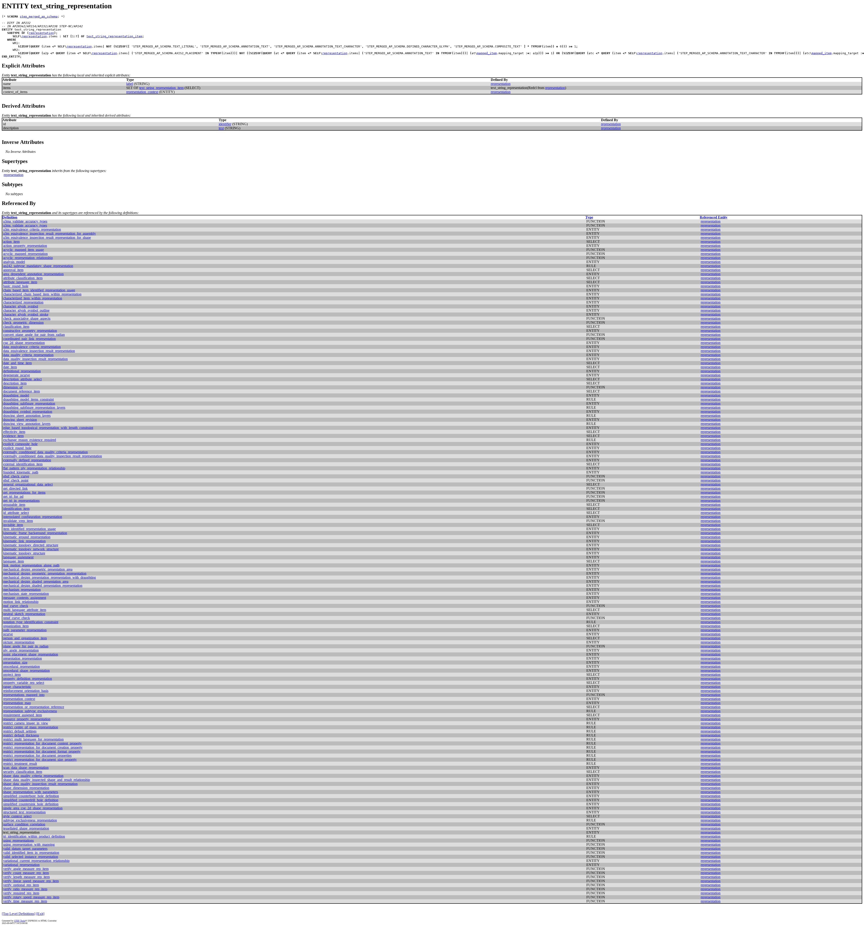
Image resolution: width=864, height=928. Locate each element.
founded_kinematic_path (20, 472)
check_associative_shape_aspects (26, 318)
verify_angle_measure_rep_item (26, 869)
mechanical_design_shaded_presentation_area (35, 581)
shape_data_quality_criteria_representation (33, 776)
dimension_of (12, 387)
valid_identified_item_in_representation (31, 852)
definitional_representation (22, 371)
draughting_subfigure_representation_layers (34, 407)
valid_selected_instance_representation (30, 857)
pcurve (8, 634)
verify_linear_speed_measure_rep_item (31, 881)
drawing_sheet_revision (20, 420)
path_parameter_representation (25, 630)
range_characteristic (17, 687)
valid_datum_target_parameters (25, 848)
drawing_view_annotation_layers (26, 424)
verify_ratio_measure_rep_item (25, 889)
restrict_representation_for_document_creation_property (43, 747)
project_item (12, 674)
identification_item (16, 509)
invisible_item (13, 525)
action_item (11, 241)
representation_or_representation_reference (33, 707)
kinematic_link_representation (24, 541)
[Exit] (40, 914)
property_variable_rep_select (23, 683)
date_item (10, 367)
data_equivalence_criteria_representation (32, 347)
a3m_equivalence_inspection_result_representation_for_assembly (49, 233)
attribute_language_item (20, 282)
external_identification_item (23, 464)
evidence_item (13, 436)
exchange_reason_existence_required (29, 440)
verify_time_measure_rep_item (25, 901)
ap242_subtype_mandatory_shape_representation (38, 266)
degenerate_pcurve (16, 375)
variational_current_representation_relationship (36, 861)
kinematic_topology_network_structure (31, 549)
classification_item (16, 326)
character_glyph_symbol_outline (26, 310)
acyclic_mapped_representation (25, 254)
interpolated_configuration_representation (32, 517)
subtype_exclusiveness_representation (30, 820)
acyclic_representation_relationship (28, 258)
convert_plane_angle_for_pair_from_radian (34, 335)
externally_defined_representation (27, 460)
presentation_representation (22, 658)
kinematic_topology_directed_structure (30, 545)
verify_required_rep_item (21, 893)
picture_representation (18, 642)
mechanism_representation (22, 589)
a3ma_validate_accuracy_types (25, 221)
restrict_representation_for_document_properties (37, 755)
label (129, 84)
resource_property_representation (26, 719)
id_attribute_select (16, 513)
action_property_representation (25, 246)
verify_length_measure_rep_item (26, 877)
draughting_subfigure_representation (29, 403)
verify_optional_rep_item (21, 885)
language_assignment (18, 557)
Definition (9, 217)
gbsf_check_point (15, 480)
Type (589, 217)
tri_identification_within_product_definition (34, 836)
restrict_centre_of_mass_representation (30, 727)
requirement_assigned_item (22, 715)
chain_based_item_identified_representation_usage (39, 290)
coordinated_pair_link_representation (29, 339)
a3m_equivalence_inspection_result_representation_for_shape (47, 237)
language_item (13, 561)
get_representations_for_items (24, 492)
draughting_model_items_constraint (28, 399)
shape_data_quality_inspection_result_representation (40, 784)
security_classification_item (22, 772)
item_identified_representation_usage (29, 529)
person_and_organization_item (25, 638)
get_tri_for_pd (13, 496)
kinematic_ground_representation (26, 537)
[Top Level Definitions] (18, 914)
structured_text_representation (24, 812)
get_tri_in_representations (21, 500)
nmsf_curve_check (16, 618)
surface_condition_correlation (24, 824)
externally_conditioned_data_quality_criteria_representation (45, 452)
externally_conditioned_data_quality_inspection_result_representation (52, 456)
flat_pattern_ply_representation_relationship (34, 468)
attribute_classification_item (23, 278)
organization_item (16, 626)
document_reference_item (21, 391)
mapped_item (487, 53)
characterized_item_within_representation (32, 298)
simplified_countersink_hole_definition (30, 804)
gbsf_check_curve (16, 476)
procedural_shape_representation (26, 670)
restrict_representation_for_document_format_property (42, 751)
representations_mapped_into (24, 695)
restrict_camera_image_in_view (25, 723)
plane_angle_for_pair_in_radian (25, 646)
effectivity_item (14, 432)
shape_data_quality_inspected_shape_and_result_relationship (46, 780)
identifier (225, 124)
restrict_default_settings (19, 731)
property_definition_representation (27, 678)
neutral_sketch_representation (24, 614)
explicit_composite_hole (20, 444)
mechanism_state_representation (26, 594)
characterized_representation (23, 302)
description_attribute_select (22, 379)
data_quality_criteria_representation (28, 355)
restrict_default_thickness (21, 735)
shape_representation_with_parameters (30, 792)
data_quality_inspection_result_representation (35, 359)
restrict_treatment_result (20, 763)
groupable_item (14, 504)
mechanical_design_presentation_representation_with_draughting (49, 577)
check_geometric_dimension (23, 322)
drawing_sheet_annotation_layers (27, 415)
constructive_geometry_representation (30, 330)
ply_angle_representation (21, 650)
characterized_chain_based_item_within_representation (42, 294)
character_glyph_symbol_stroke (25, 314)
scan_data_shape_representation (26, 768)
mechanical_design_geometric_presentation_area (37, 569)
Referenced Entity (713, 217)
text (221, 128)
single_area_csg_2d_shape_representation (33, 808)
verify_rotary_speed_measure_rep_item (31, 897)
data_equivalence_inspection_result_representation (39, 351)
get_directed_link (15, 488)
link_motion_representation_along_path (31, 565)
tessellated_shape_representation (26, 828)
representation (41, 33)
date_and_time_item (17, 363)
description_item (15, 383)
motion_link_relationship (20, 602)
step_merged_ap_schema (39, 16)
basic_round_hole (15, 286)
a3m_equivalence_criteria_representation (32, 229)
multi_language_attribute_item (24, 610)
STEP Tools (19, 920)
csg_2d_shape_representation (24, 343)
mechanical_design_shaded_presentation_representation (42, 585)
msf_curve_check (15, 606)
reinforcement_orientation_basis (25, 691)
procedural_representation (21, 666)
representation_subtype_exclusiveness (30, 711)
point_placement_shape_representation (30, 654)
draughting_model (16, 395)
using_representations (18, 840)
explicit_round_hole (17, 448)
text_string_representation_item (114, 36)
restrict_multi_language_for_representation (33, 739)
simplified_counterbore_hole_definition (31, 796)
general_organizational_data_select (28, 484)
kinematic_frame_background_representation (35, 533)
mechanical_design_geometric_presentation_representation (44, 573)
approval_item (13, 270)
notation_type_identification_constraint (30, 622)
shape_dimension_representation (26, 788)
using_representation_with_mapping (29, 844)
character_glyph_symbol (20, 306)
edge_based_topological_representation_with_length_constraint (48, 428)
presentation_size (15, 662)
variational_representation (21, 865)
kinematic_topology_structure (24, 553)
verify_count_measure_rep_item (26, 873)
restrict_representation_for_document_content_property (42, 743)
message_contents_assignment (24, 598)
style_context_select (17, 816)
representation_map (17, 703)
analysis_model (14, 262)
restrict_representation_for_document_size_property (40, 759)
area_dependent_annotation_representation (33, 274)
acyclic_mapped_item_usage (23, 250)
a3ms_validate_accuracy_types (25, 225)
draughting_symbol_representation (27, 411)
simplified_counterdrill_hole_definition (30, 800)
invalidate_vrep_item (18, 521)
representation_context (142, 92)
